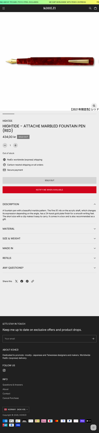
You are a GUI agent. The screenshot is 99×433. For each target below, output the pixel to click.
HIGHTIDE (7, 120)
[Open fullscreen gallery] (94, 106)
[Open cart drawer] (95, 8)
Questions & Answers (13, 384)
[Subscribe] (93, 339)
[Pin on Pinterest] (27, 281)
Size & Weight (11, 238)
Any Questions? (13, 268)
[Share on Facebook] (21, 281)
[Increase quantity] (15, 145)
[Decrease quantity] (5, 145)
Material (8, 228)
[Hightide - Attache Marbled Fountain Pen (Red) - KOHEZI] (49, 61)
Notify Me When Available (49, 190)
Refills (7, 258)
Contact (6, 393)
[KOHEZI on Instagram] (4, 370)
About (5, 389)
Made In (8, 248)
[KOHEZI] (49, 8)
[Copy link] (32, 281)
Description (11, 204)
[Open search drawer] (90, 8)
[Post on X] (16, 281)
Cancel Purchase (11, 398)
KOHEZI (22, 415)
